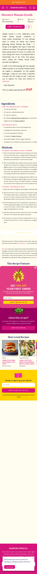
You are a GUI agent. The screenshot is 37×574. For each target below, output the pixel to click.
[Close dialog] (35, 268)
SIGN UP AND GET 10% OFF (18, 302)
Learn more (9, 567)
